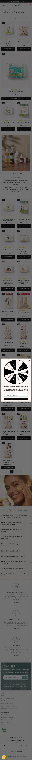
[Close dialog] (29, 360)
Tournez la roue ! (16, 399)
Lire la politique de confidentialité (7, 752)
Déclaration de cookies (21, 752)
